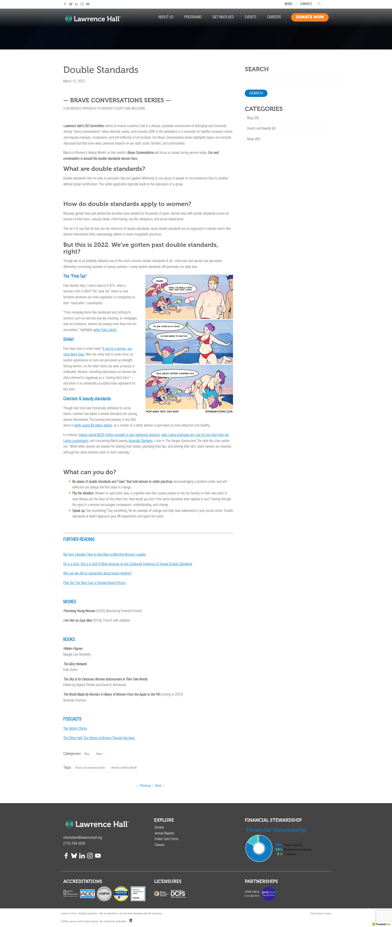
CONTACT (306, 4)
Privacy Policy (316, 913)
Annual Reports (164, 834)
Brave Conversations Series (90, 768)
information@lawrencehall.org (82, 838)
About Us (165, 17)
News (99, 754)
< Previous (144, 786)
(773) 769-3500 (74, 844)
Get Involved (223, 17)
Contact (327, 913)
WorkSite (122, 921)
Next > (159, 786)
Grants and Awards (259, 129)
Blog (86, 754)
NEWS (288, 4)
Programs (193, 17)
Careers (274, 17)
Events (250, 17)
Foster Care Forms (166, 839)
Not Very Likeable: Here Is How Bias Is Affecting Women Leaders (104, 555)
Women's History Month (124, 768)
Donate (159, 828)
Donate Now (310, 17)
